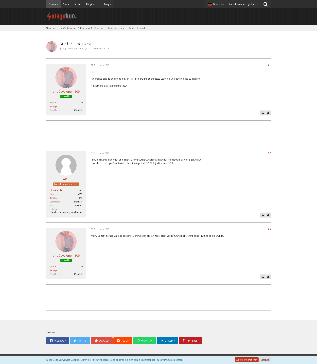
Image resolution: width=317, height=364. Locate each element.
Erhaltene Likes (56, 190)
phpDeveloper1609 (73, 48)
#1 (269, 65)
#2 (269, 152)
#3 (269, 229)
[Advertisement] (158, 133)
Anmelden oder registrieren (243, 4)
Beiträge (53, 106)
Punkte (53, 102)
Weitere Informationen (246, 359)
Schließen (265, 359)
